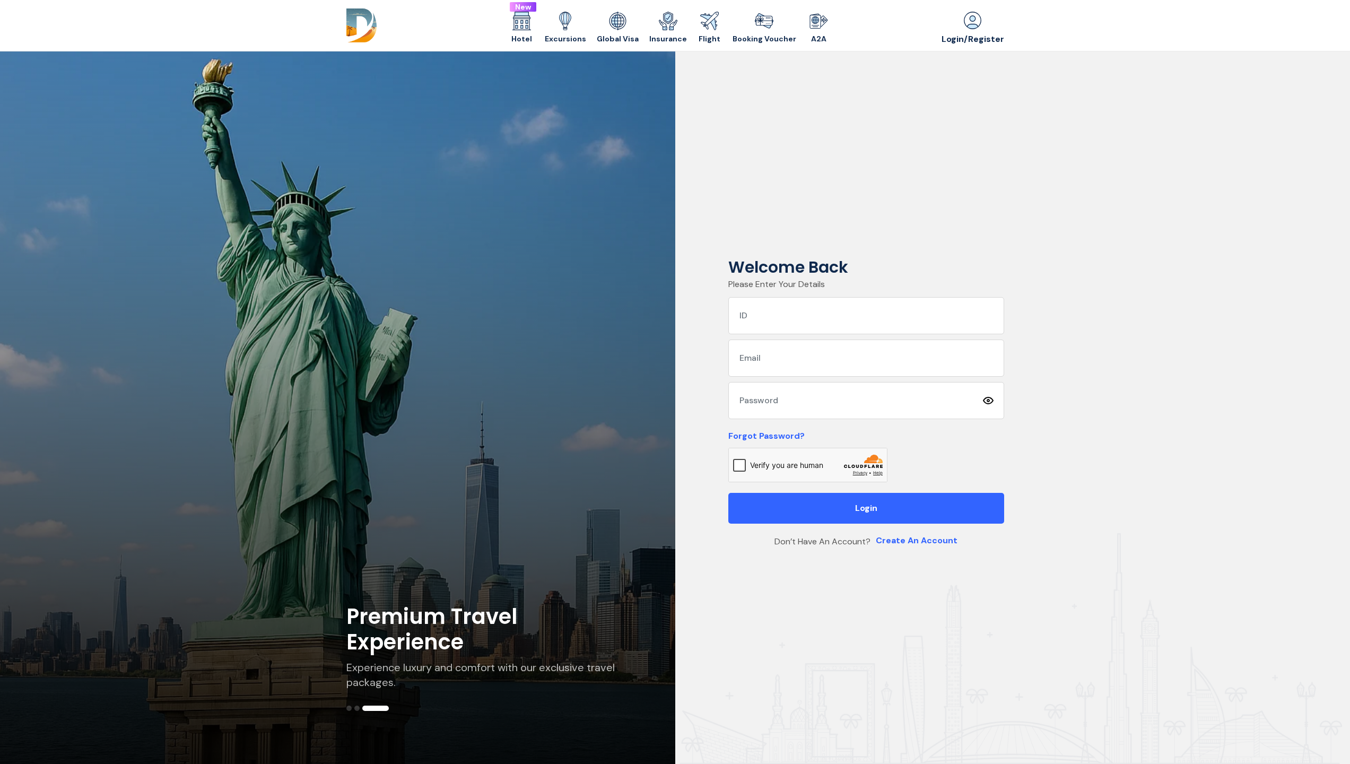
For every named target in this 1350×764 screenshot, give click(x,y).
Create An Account (916, 540)
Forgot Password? (766, 435)
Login (866, 508)
